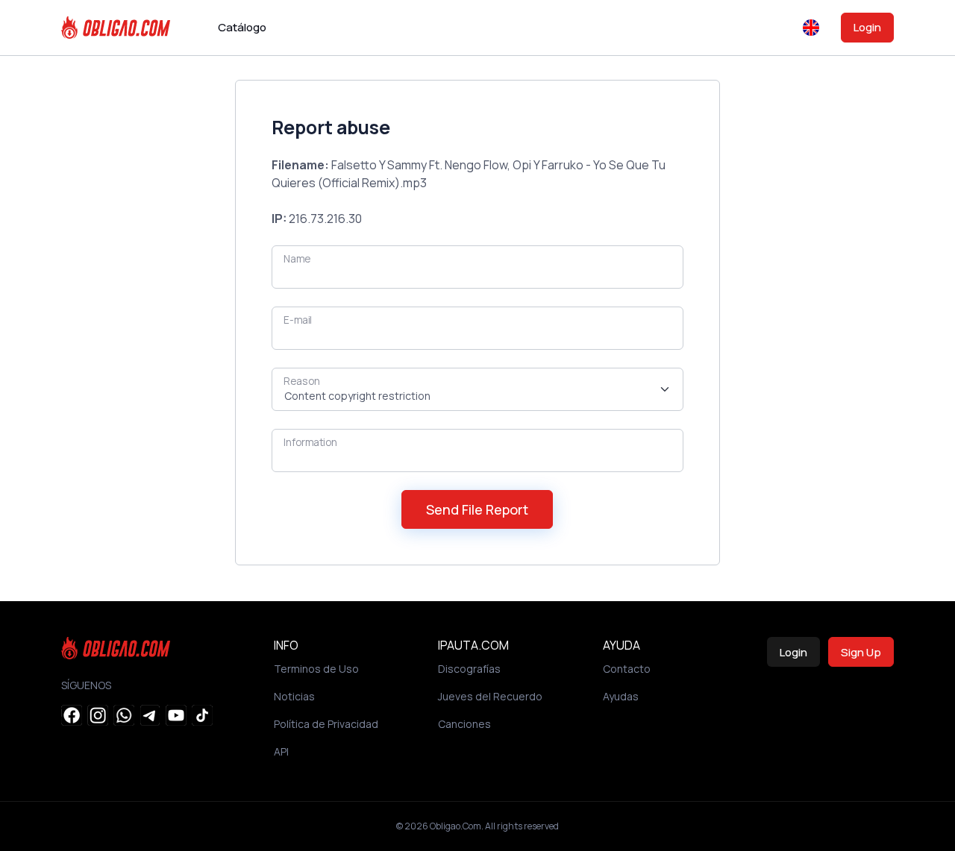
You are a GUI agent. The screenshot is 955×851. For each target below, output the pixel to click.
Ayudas (621, 696)
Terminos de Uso (316, 669)
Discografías (469, 669)
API (281, 751)
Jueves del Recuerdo (490, 696)
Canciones (464, 724)
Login (867, 27)
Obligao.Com (455, 826)
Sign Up (861, 652)
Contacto (627, 669)
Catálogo (242, 27)
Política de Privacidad (326, 724)
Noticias (294, 696)
